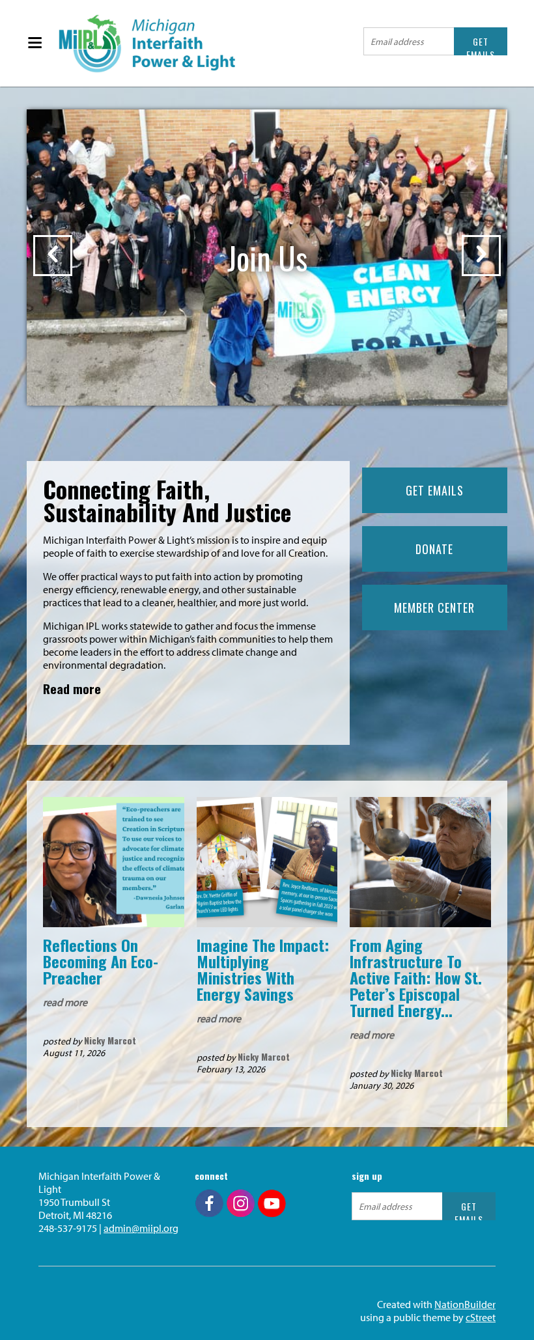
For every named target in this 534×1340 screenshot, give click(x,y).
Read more (72, 688)
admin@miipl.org (141, 1228)
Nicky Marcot (110, 1040)
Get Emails (435, 490)
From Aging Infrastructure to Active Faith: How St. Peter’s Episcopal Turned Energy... (416, 977)
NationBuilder (465, 1304)
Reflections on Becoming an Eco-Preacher (100, 961)
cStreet (481, 1317)
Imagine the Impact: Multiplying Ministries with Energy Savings (263, 969)
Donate (434, 548)
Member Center (434, 607)
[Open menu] (34, 43)
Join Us (267, 257)
